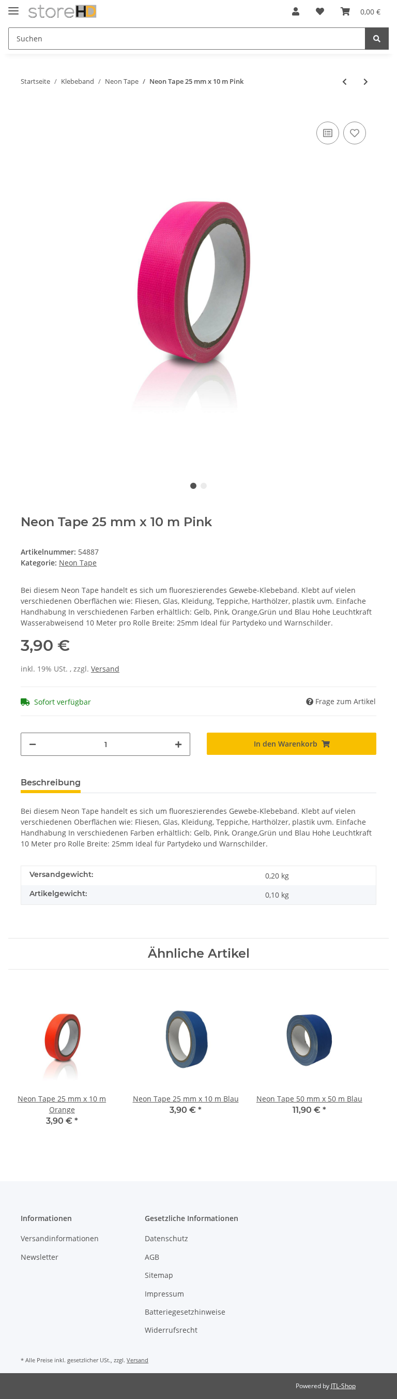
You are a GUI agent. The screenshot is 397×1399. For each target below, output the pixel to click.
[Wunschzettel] (320, 11)
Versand (105, 669)
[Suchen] (377, 38)
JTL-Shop (343, 1385)
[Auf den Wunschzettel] (354, 133)
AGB (152, 1257)
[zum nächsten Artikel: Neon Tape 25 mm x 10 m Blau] (365, 81)
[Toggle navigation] (13, 6)
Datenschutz (166, 1238)
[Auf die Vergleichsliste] (327, 133)
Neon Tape (78, 563)
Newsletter (39, 1257)
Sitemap (159, 1275)
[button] (296, 11)
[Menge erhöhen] (178, 744)
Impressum (164, 1294)
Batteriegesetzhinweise (185, 1312)
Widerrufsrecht (171, 1330)
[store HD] (62, 11)
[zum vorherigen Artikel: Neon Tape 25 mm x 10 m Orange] (344, 81)
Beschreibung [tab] (51, 782)
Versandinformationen (60, 1238)
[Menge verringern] (32, 744)
